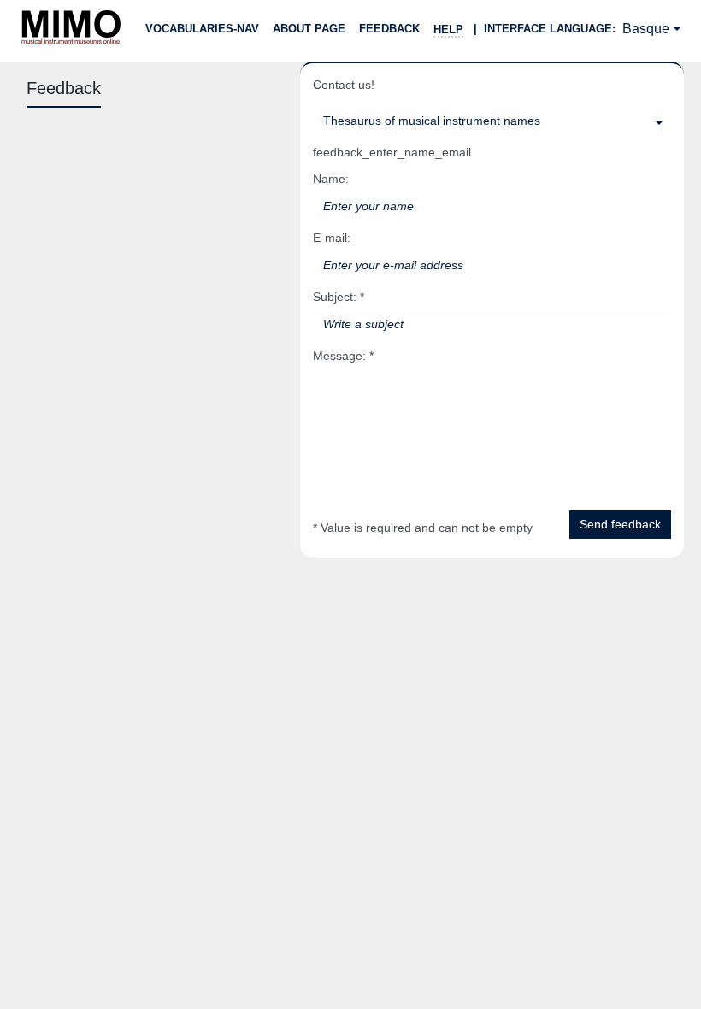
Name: (331, 179)
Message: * (343, 356)
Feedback (389, 28)
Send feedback (620, 524)
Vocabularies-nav (202, 28)
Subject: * (338, 297)
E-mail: (331, 238)
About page (309, 28)
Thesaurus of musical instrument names (431, 120)
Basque (645, 28)
